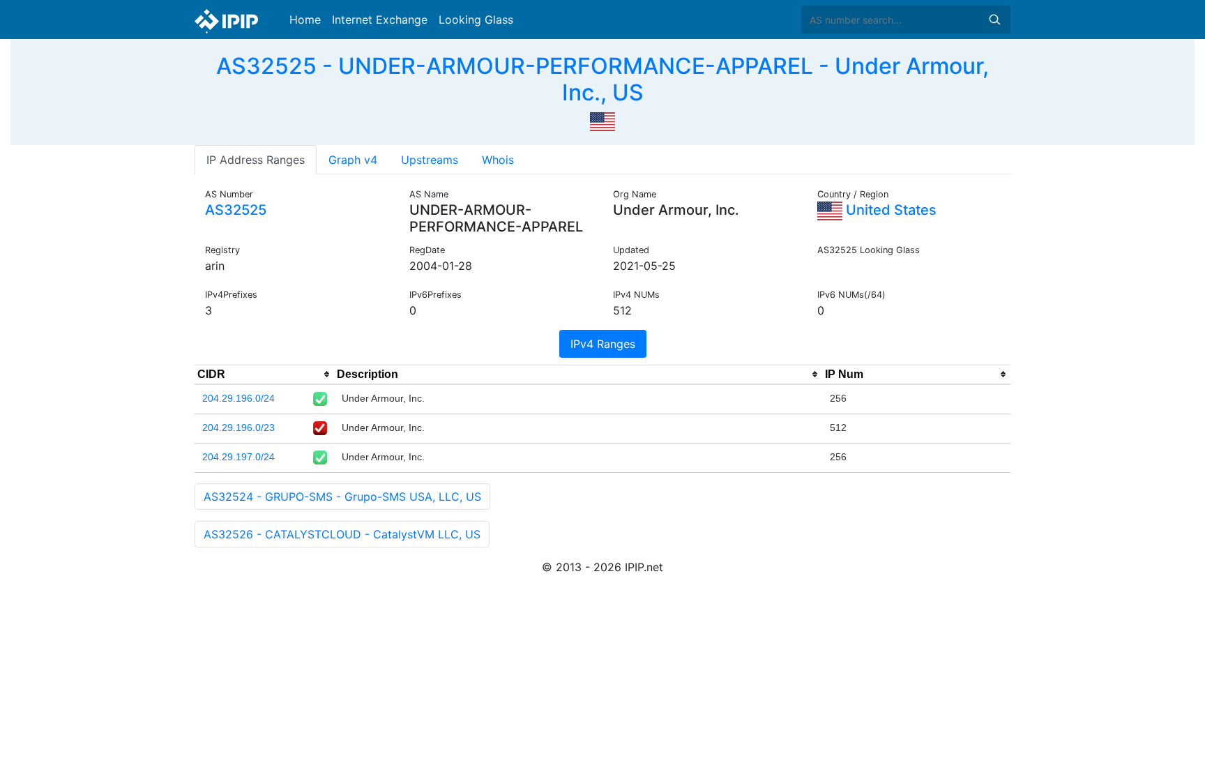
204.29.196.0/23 (238, 427)
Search (994, 19)
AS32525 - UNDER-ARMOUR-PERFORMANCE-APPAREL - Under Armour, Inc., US (602, 79)
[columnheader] (264, 374)
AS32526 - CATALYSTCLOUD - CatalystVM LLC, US (342, 534)
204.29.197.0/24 (238, 456)
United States (889, 210)
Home (305, 20)
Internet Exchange (379, 20)
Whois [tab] (498, 160)
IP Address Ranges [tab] (255, 160)
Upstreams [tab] (429, 160)
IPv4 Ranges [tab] (602, 344)
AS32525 (235, 210)
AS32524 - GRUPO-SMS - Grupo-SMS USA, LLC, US (342, 497)
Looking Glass (476, 20)
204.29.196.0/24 (238, 398)
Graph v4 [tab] (352, 160)
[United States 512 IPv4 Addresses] (602, 121)
